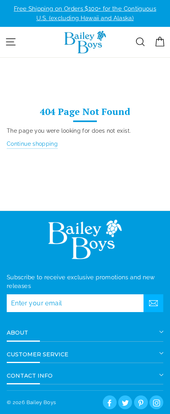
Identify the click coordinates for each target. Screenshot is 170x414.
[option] (85, 13)
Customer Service (37, 354)
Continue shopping (32, 143)
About (17, 332)
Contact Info (30, 375)
